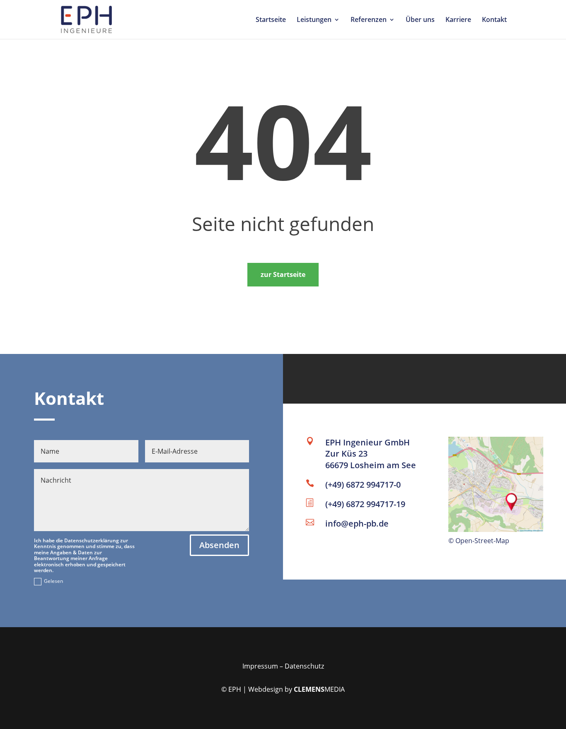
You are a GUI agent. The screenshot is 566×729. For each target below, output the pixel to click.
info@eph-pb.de (357, 523)
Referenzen (369, 20)
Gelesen (53, 581)
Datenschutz (304, 666)
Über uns (420, 20)
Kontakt (494, 20)
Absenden (219, 545)
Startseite (271, 20)
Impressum (260, 666)
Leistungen (314, 20)
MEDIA (319, 689)
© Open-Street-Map (478, 540)
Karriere (458, 20)
